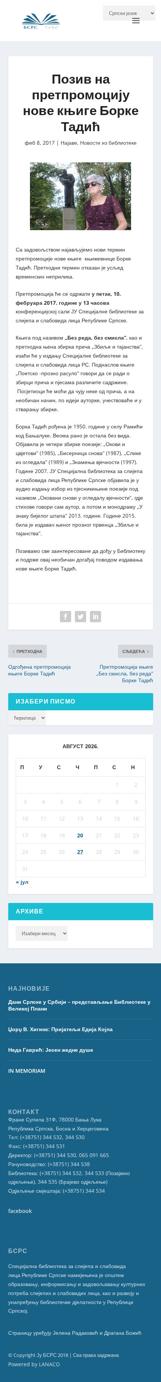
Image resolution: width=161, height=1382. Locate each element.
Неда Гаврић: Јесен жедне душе (50, 1049)
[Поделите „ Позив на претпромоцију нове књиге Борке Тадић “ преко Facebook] (65, 616)
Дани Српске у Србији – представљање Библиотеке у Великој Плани (79, 1005)
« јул (22, 881)
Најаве (69, 142)
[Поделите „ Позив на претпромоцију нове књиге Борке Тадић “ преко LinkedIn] (95, 616)
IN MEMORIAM (26, 1070)
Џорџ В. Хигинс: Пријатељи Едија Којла (60, 1029)
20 (80, 835)
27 (80, 851)
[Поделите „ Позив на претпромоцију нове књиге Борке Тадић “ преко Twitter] (80, 616)
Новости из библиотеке (108, 142)
